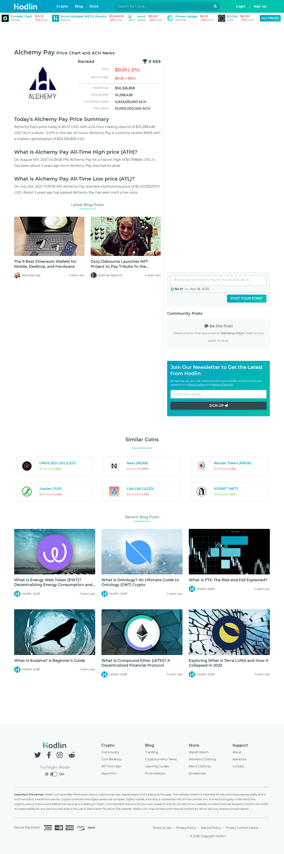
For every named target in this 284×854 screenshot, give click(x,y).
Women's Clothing (202, 759)
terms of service (222, 384)
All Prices (270, 18)
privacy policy (196, 384)
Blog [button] (79, 6)
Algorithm (109, 773)
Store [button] (94, 6)
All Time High (111, 766)
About (236, 752)
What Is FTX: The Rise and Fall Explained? (228, 580)
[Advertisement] (142, 36)
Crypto (108, 745)
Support (240, 745)
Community (110, 752)
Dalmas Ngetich (110, 275)
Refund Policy (211, 827)
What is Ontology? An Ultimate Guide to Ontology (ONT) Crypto (140, 582)
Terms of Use (162, 827)
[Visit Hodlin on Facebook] (50, 755)
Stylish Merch (199, 752)
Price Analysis (155, 773)
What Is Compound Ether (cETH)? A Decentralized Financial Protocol (135, 663)
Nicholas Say (31, 275)
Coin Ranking (111, 759)
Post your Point (247, 298)
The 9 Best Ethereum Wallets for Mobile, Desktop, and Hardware (45, 264)
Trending (151, 752)
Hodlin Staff (31, 594)
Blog (149, 745)
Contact (238, 766)
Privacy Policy (186, 827)
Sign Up (217, 406)
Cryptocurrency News (161, 759)
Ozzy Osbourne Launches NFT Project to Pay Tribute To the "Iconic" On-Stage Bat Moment (120, 266)
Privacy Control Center (242, 827)
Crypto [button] (62, 6)
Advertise (239, 759)
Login (241, 6)
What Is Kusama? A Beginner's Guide (49, 660)
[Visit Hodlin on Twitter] (38, 755)
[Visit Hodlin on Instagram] (60, 755)
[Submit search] (215, 6)
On (61, 774)
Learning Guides (157, 766)
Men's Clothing (200, 766)
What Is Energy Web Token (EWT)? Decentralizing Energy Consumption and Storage (53, 585)
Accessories (197, 773)
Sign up (260, 6)
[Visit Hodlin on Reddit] (71, 755)
